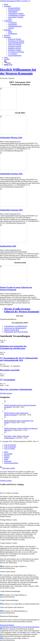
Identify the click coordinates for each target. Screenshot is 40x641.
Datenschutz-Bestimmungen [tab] (9, 616)
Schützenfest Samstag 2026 (11, 210)
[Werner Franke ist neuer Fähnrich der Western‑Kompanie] (13, 283)
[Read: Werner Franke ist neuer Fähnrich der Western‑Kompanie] (6, 411)
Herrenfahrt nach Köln (9, 370)
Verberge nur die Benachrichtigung (28, 627)
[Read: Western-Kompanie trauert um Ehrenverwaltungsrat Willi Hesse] (6, 426)
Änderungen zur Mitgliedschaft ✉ (15, 328)
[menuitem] (22, 4)
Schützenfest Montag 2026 (11, 138)
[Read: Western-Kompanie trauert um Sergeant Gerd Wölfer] (6, 419)
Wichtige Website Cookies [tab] (8, 520)
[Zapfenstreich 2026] (13, 242)
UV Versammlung (7, 380)
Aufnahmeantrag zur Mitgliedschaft (15, 326)
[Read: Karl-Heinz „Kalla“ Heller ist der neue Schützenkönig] (6, 434)
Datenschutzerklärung (7, 625)
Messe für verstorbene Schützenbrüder (16, 389)
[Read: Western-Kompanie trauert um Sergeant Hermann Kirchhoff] (6, 403)
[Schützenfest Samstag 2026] (13, 206)
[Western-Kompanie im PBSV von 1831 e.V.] (15, 1)
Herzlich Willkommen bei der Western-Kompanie (18, 71)
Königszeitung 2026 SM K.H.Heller (16, 332)
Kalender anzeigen (6, 393)
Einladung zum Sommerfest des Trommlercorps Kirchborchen (13, 347)
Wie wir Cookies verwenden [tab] (9, 493)
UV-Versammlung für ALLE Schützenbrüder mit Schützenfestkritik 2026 (19, 359)
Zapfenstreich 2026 (8, 246)
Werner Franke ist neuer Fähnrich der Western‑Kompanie (16, 288)
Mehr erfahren (7, 480)
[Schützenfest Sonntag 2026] (13, 170)
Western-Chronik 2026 (11, 330)
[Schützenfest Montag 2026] (13, 133)
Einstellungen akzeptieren (8, 627)
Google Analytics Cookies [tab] (8, 543)
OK (1, 480)
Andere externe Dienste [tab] (7, 571)
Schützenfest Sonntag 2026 (11, 174)
